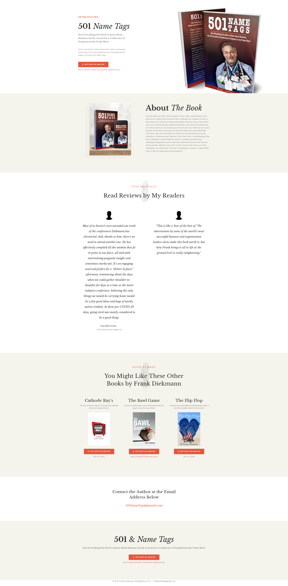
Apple (110, 70)
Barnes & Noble (90, 70)
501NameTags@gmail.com (144, 505)
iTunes (102, 457)
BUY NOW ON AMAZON (94, 65)
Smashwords (102, 70)
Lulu (118, 70)
